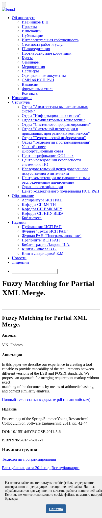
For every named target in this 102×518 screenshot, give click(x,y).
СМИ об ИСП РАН (38, 80)
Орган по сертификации (42, 187)
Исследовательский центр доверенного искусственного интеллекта (55, 171)
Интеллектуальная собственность (50, 40)
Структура (21, 102)
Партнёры (30, 71)
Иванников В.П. (36, 22)
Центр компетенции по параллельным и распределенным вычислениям (56, 180)
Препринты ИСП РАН (41, 240)
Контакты (30, 93)
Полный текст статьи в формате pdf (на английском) (46, 399)
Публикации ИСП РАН (42, 227)
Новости (19, 258)
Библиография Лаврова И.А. (46, 244)
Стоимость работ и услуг (43, 44)
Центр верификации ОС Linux (48, 155)
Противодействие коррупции (47, 53)
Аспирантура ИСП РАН (42, 200)
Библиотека (32, 218)
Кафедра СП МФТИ (39, 204)
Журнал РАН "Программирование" (51, 236)
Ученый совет (34, 147)
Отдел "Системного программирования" (56, 124)
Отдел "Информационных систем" (51, 115)
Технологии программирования (29, 459)
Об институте (23, 18)
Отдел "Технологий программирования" (56, 142)
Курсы (27, 58)
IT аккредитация (36, 49)
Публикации (32, 35)
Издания (19, 222)
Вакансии (30, 84)
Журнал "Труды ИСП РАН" (45, 231)
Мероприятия (33, 67)
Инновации (32, 31)
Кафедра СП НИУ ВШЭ (42, 213)
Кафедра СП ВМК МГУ (42, 209)
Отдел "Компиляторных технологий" (53, 120)
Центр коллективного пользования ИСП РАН (60, 191)
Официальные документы (44, 75)
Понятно (56, 509)
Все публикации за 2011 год (26, 468)
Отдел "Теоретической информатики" (54, 138)
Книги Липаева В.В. (39, 249)
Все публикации (65, 468)
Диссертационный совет (42, 151)
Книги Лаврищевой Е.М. (43, 253)
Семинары (31, 62)
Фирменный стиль (37, 89)
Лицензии (20, 262)
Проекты (29, 26)
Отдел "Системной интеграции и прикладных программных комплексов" (56, 131)
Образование (23, 196)
